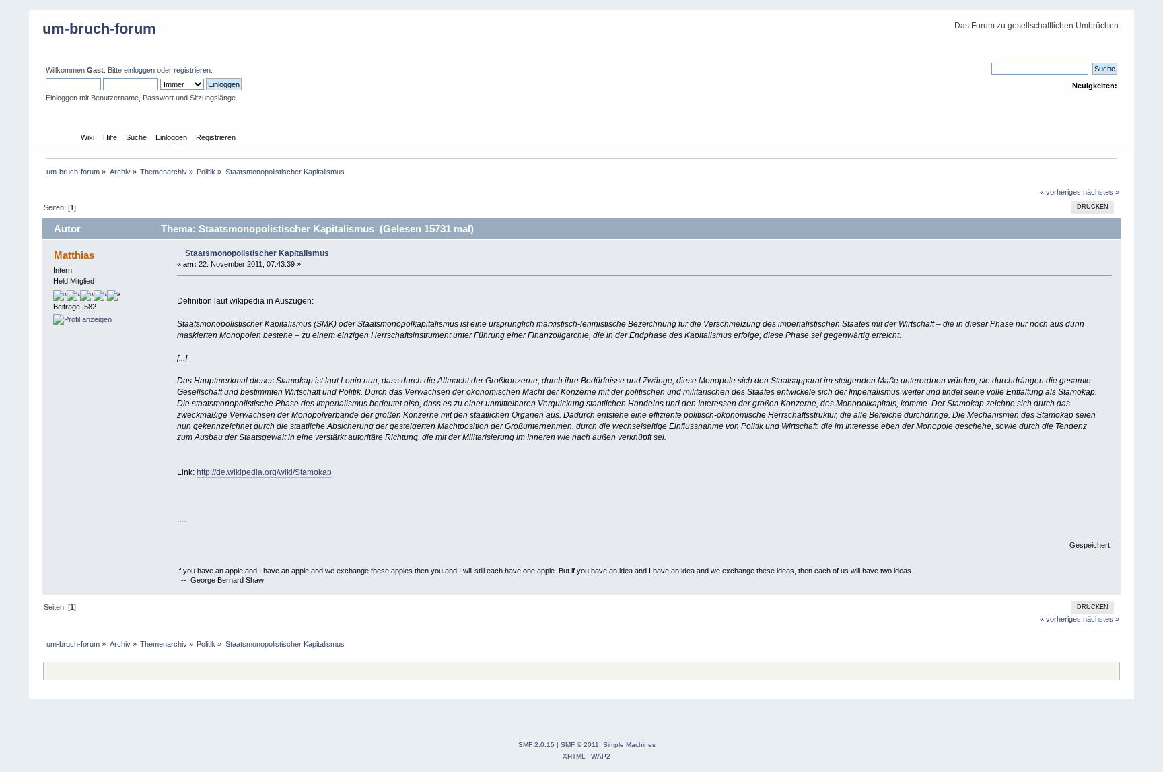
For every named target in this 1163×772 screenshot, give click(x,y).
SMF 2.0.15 (536, 744)
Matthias (74, 255)
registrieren (192, 70)
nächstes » (1101, 192)
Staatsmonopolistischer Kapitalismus (257, 253)
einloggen (139, 70)
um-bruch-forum (99, 28)
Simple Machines (629, 744)
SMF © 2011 (580, 744)
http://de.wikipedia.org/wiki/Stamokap (264, 472)
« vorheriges (1060, 192)
